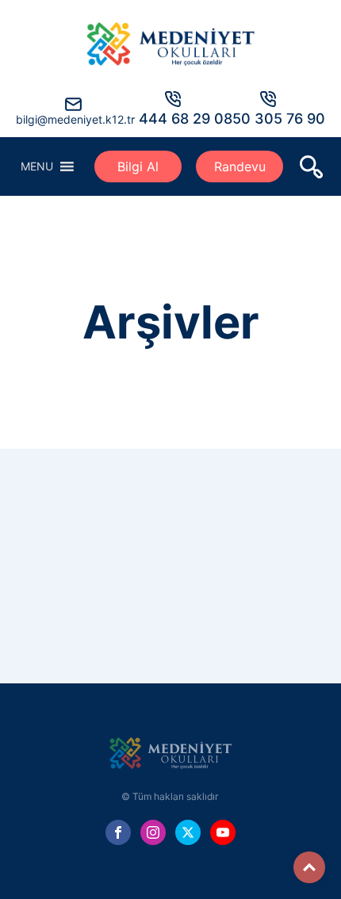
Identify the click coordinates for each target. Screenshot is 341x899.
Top (309, 867)
